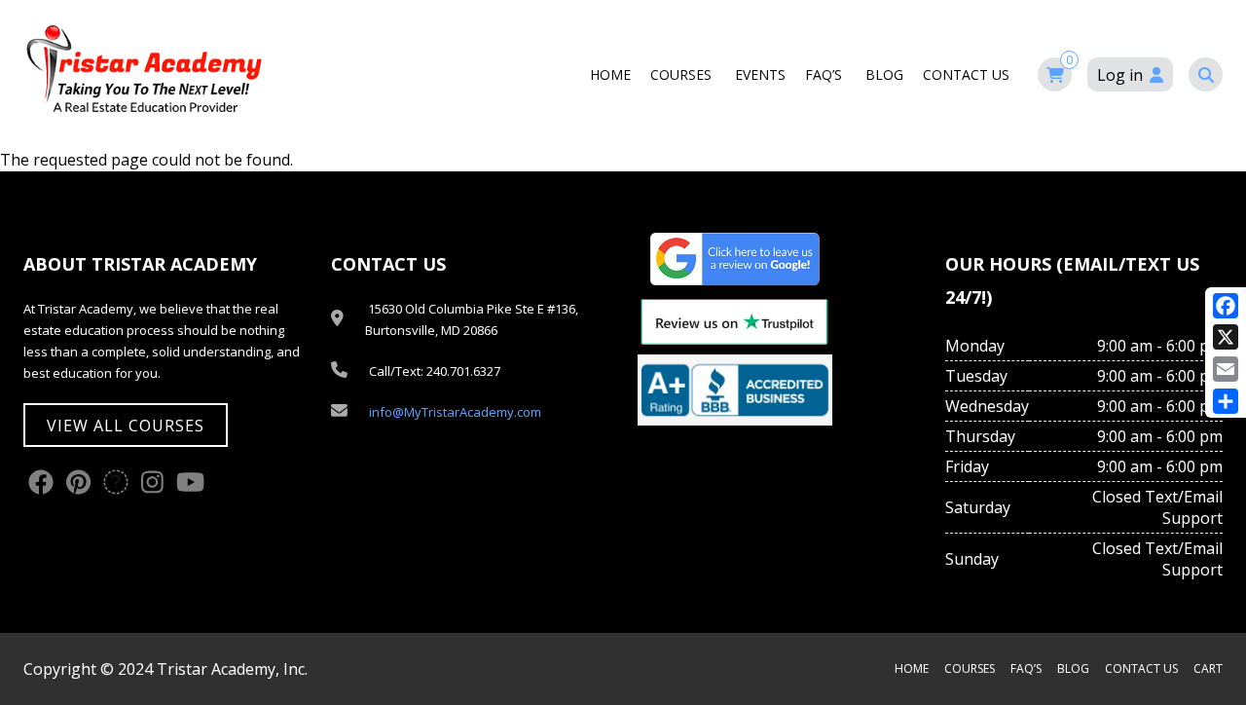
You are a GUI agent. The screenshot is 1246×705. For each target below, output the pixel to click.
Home (610, 74)
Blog (884, 74)
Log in (1120, 75)
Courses (682, 74)
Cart (1208, 668)
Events (760, 74)
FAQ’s (825, 74)
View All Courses (125, 425)
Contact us (968, 74)
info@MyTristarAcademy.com (455, 412)
